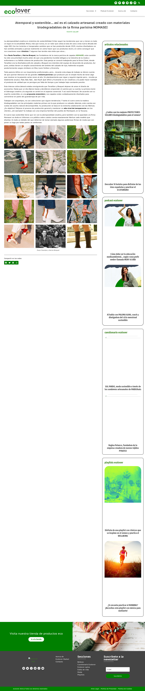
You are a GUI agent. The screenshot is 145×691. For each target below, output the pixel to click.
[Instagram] (123, 2)
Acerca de (122, 11)
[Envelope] (135, 2)
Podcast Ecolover (107, 11)
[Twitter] (119, 2)
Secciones (90, 11)
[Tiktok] (131, 2)
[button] (139, 3)
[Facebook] (115, 2)
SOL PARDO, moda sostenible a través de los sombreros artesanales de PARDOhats (123, 388)
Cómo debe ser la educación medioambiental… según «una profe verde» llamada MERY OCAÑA (123, 257)
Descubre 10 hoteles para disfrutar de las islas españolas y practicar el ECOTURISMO (123, 187)
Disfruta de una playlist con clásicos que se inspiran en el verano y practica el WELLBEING (123, 533)
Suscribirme (118, 676)
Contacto (133, 11)
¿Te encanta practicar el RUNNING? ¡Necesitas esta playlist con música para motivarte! (123, 608)
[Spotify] (127, 2)
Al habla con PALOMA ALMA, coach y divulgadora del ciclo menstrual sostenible (123, 317)
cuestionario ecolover (116, 332)
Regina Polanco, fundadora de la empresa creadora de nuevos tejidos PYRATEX (123, 448)
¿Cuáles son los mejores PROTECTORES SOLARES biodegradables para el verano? (123, 113)
